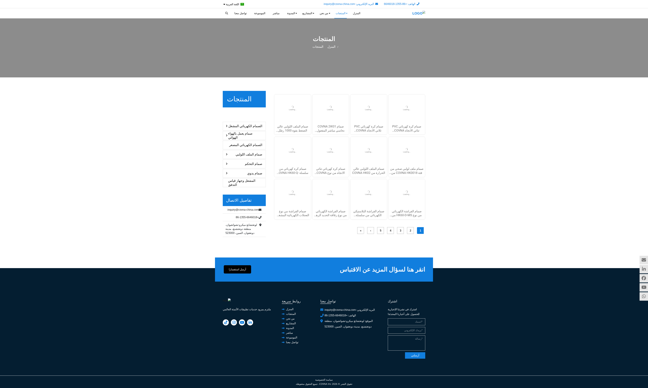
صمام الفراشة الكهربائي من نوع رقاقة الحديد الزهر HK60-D (330, 213)
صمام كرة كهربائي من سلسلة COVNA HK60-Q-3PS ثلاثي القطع (292, 171)
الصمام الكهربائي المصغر (245, 145)
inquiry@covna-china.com (339, 4)
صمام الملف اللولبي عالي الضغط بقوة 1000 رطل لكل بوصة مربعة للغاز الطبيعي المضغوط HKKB (292, 128)
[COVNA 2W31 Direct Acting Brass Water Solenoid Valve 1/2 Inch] (330, 108)
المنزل (356, 13)
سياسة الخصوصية (324, 379)
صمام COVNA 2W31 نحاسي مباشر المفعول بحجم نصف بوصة (331, 128)
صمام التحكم (253, 164)
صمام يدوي (254, 173)
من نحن (324, 13)
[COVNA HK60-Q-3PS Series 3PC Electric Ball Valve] (292, 150)
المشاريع (307, 13)
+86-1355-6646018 (395, 4)
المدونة (291, 13)
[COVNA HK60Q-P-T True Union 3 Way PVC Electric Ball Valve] (368, 108)
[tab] (244, 126)
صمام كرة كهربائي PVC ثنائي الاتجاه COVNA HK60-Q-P (406, 128)
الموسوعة (259, 13)
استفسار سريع (644, 260)
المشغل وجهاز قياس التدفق (241, 182)
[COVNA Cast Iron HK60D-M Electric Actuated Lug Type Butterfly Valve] (292, 193)
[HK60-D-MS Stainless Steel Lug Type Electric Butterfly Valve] (406, 193)
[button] (244, 164)
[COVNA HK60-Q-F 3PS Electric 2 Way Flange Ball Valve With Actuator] (330, 150)
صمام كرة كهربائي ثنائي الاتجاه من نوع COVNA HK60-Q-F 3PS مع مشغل (331, 171)
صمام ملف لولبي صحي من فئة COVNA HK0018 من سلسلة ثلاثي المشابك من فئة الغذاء (406, 171)
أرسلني (415, 355)
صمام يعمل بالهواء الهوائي (240, 135)
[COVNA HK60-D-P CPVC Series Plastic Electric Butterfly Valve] (368, 193)
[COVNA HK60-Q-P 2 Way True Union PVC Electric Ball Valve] (406, 108)
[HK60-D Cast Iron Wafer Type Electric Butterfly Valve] (330, 193)
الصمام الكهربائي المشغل (245, 126)
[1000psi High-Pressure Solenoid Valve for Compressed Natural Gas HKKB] (292, 108)
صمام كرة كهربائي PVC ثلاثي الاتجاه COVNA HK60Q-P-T (368, 128)
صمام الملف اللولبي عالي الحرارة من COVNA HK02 (368, 170)
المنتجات (340, 13)
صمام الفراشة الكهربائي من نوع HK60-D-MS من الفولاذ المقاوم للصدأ (407, 213)
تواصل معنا (240, 13)
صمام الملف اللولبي (249, 154)
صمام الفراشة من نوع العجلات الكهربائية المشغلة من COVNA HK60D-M (292, 213)
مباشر (276, 13)
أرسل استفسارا (237, 269)
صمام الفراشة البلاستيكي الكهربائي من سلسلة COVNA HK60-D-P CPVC (369, 213)
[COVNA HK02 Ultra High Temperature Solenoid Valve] (368, 150)
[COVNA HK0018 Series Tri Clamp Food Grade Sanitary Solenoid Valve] (406, 150)
